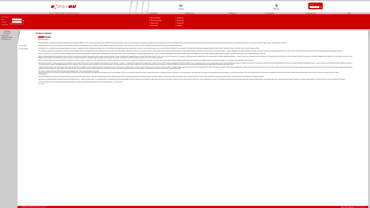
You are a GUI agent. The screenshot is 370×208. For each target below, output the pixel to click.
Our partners (270, 13)
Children (179, 25)
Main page (154, 13)
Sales (346, 207)
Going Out (180, 23)
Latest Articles (23, 45)
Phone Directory (156, 20)
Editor (342, 207)
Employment (155, 23)
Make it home (190, 13)
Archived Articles (24, 48)
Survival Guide (155, 18)
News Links (5, 35)
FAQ (349, 13)
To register (4, 24)
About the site (311, 13)
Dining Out (180, 20)
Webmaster (351, 207)
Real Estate (154, 25)
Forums (181, 9)
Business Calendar (7, 37)
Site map (276, 9)
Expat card (233, 13)
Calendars (180, 18)
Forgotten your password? (16, 24)
